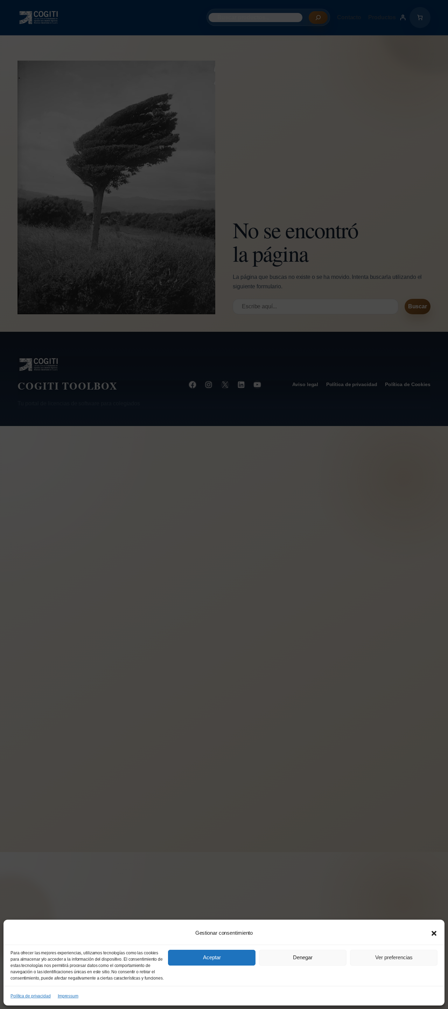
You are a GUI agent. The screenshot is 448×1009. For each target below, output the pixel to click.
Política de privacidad (30, 996)
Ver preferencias (394, 957)
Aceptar (212, 957)
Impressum (68, 996)
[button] (434, 933)
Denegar (303, 957)
